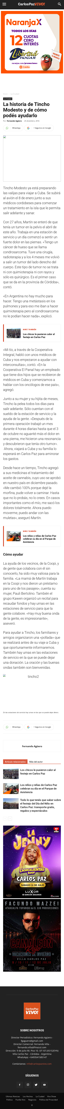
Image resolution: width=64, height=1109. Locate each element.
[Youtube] (44, 1085)
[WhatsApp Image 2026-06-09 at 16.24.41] (32, 970)
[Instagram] (28, 1085)
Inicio (5, 93)
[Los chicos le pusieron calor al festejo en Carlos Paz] (11, 773)
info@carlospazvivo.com (39, 1063)
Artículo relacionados (15, 762)
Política (9, 1099)
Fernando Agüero (14, 121)
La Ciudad (15, 93)
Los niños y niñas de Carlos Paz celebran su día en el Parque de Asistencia (39, 539)
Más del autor (36, 762)
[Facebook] (20, 1085)
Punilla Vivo (20, 1099)
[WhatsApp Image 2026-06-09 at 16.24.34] (32, 897)
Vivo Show (51, 1096)
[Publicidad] (32, 42)
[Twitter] (36, 1085)
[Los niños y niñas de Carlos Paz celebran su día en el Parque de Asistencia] (11, 788)
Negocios (32, 1099)
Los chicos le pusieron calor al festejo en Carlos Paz (39, 336)
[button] (59, 4)
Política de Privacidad (48, 1099)
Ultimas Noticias (13, 1096)
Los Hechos (28, 1096)
